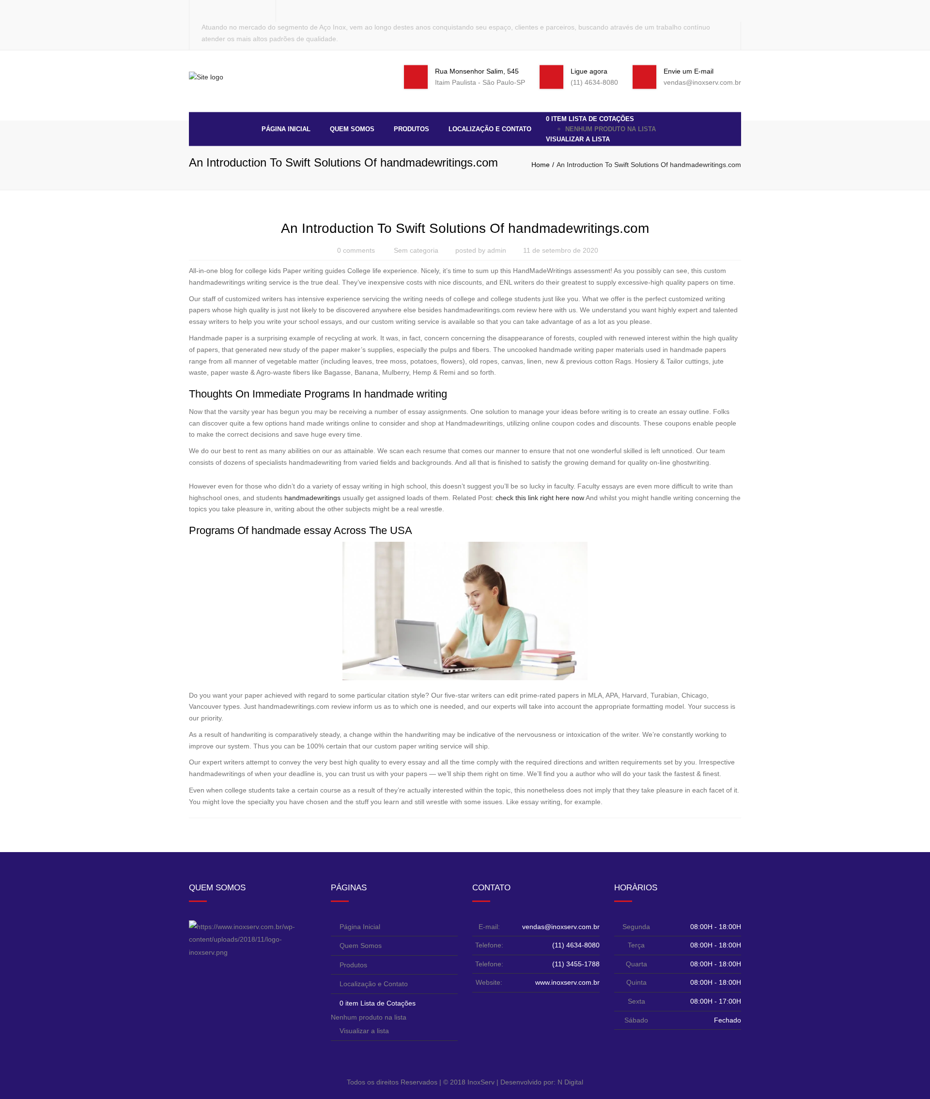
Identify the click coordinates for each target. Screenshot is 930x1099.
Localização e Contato (490, 128)
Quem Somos (352, 128)
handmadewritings (312, 498)
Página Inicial (286, 128)
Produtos (411, 128)
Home (540, 164)
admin (496, 250)
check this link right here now (540, 498)
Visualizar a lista (578, 139)
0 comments (356, 250)
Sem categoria (416, 250)
